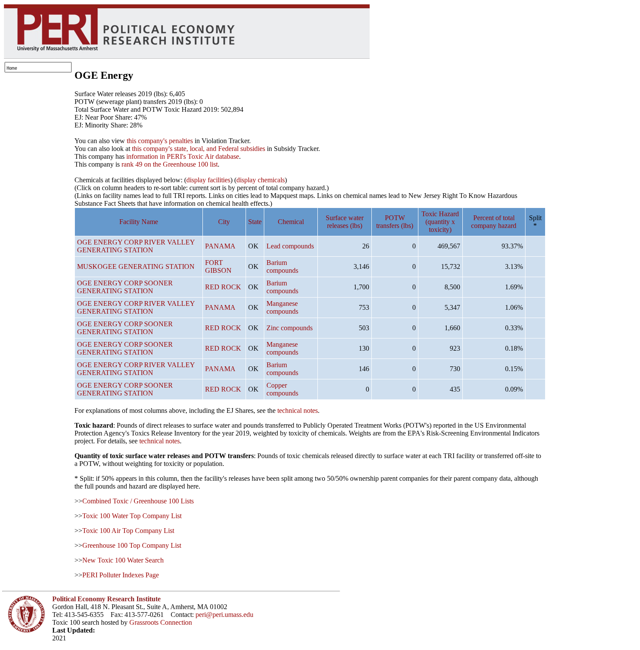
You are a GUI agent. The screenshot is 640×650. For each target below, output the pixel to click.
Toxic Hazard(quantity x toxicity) (440, 221)
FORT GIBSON (218, 266)
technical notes (297, 410)
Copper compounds (282, 389)
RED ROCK (223, 287)
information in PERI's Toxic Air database (182, 156)
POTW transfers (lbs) (394, 221)
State (255, 221)
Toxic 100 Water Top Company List (132, 515)
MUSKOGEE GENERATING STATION (136, 266)
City (224, 221)
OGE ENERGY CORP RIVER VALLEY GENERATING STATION (136, 246)
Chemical (291, 221)
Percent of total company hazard (493, 221)
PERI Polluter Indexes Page (120, 575)
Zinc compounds (289, 328)
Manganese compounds (282, 307)
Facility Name (138, 221)
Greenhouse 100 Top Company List (131, 545)
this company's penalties (160, 140)
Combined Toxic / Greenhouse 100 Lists (138, 501)
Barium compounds (282, 266)
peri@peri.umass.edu (224, 614)
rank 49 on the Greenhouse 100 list (169, 164)
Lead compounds (290, 246)
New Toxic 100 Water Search (123, 560)
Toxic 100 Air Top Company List (128, 530)
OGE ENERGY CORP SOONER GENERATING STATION (125, 287)
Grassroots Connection (160, 622)
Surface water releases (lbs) (345, 221)
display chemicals (260, 180)
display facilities (208, 180)
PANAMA (220, 246)
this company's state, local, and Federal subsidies (198, 148)
